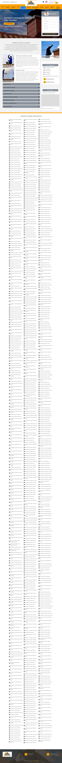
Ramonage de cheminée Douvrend (45, 215)
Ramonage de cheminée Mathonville (30, 400)
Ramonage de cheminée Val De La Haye (16, 245)
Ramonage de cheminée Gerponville (30, 666)
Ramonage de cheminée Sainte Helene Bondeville (16, 602)
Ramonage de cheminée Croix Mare (45, 255)
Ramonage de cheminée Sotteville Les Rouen (16, 333)
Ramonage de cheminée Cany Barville (46, 365)
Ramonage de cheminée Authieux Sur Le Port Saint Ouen (46, 639)
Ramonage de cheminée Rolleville (30, 122)
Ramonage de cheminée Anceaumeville (46, 725)
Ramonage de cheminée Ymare (15, 160)
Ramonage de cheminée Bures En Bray (46, 390)
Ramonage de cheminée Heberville (30, 540)
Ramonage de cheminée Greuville (30, 598)
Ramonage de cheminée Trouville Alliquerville (15, 250)
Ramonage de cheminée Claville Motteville (45, 319)
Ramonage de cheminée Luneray (30, 438)
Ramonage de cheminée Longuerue (30, 447)
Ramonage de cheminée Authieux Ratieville (45, 642)
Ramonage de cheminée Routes (15, 729)
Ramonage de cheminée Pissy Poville (30, 188)
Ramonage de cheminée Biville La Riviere (45, 502)
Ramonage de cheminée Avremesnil (45, 611)
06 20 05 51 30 (14, 2)
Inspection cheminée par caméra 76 (58, 8)
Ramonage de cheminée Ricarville (30, 140)
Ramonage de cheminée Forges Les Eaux (31, 713)
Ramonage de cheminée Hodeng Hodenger (30, 515)
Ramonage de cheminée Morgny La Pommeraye (30, 311)
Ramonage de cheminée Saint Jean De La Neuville (16, 585)
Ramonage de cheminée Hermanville (30, 533)
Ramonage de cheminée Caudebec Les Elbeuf (46, 349)
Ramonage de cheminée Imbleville (30, 494)
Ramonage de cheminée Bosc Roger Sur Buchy (46, 436)
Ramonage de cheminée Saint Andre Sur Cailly (16, 698)
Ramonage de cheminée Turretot (15, 247)
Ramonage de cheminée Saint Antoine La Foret (16, 694)
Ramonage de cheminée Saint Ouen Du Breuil (16, 476)
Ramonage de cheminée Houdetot (30, 512)
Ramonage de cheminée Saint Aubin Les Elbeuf (16, 679)
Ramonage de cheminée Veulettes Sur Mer (16, 198)
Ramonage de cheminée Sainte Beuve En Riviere (16, 660)
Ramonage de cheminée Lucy (29, 440)
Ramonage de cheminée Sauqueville (15, 365)
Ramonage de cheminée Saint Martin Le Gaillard (16, 506)
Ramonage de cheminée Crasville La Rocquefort (45, 290)
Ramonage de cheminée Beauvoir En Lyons (45, 574)
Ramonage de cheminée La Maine (15, 141)
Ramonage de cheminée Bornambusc (45, 456)
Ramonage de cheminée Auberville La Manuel (45, 656)
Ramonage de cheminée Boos (44, 461)
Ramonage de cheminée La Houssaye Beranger (30, 504)
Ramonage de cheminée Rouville (15, 727)
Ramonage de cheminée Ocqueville (30, 240)
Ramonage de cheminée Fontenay (30, 715)
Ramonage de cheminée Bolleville (45, 463)
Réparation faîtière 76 (52, 7)
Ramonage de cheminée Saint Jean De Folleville (16, 588)
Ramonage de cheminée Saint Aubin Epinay (15, 683)
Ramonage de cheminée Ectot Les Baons (46, 197)
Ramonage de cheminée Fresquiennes (31, 691)
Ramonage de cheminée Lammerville (31, 480)
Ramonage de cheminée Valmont (15, 241)
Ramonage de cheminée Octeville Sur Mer (31, 238)
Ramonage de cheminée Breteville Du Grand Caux (45, 402)
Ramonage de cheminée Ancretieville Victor (45, 718)
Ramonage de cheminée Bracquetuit (45, 413)
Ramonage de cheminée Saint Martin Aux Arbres (16, 532)
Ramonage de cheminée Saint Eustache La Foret (16, 633)
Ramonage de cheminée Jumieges (30, 484)
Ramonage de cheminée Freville (30, 687)
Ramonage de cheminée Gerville (30, 664)
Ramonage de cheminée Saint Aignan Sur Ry (16, 701)
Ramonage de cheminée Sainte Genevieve (15, 628)
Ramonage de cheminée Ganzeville (30, 668)
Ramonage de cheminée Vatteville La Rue (16, 222)
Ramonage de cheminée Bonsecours (45, 488)
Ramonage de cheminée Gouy (29, 632)
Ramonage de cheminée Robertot (30, 130)
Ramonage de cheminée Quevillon (30, 165)
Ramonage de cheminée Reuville (30, 142)
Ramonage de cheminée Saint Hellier (16, 599)
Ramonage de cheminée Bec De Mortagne (45, 571)
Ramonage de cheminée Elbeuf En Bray (46, 195)
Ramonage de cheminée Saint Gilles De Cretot (16, 608)
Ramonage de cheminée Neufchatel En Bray (31, 289)
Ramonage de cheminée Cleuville (45, 312)
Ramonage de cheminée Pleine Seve (30, 186)
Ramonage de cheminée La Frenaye (30, 703)
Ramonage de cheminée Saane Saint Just (16, 712)
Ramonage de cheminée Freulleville (30, 689)
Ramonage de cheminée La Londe (30, 457)
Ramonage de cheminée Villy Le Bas (15, 176)
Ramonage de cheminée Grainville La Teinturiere (31, 628)
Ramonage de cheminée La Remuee (30, 146)
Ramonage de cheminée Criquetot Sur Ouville (46, 267)
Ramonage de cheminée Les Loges (30, 459)
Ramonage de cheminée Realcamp (30, 150)
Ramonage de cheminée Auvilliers (45, 630)
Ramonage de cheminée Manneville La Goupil (31, 418)
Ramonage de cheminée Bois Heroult (45, 475)
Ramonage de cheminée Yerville (15, 162)
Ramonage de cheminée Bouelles (45, 429)
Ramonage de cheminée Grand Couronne (31, 616)
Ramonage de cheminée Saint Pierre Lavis (15, 445)
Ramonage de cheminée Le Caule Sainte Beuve (46, 346)
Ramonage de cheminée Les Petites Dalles (15, 131)
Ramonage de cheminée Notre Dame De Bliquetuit (31, 261)
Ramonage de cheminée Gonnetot (30, 650)
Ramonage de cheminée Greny (29, 600)
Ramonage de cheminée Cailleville (45, 384)
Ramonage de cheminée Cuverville (45, 248)
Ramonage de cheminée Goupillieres (30, 639)
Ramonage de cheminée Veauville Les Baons (16, 217)
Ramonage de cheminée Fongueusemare (31, 734)
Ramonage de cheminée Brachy (45, 419)
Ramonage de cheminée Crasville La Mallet (45, 293)
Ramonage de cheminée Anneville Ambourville (45, 688)
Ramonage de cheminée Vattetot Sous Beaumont (16, 228)
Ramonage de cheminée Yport (14, 158)
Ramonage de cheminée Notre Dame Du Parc (31, 245)
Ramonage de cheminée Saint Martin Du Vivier (16, 512)
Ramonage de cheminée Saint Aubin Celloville (15, 689)
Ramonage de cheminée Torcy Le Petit (16, 295)
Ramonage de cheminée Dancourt (45, 234)
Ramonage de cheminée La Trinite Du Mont (16, 257)
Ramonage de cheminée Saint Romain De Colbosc (16, 419)
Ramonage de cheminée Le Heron (30, 529)
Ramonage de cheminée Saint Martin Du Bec (16, 519)
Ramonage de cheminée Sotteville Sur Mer (16, 327)
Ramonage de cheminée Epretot (45, 172)
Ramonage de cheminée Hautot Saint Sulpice (30, 552)
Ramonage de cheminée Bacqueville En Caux (46, 609)
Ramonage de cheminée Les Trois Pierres (16, 252)
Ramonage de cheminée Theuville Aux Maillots (16, 320)
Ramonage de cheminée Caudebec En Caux (45, 353)
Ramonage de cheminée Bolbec (45, 467)
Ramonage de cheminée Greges (30, 604)
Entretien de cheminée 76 (47, 7)
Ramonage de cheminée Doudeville (45, 217)
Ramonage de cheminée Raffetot (30, 154)
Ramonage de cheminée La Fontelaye (31, 717)
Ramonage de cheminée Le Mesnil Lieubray (30, 363)
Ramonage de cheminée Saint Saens (15, 416)
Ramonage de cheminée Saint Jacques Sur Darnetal (16, 591)
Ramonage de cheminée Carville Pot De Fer (46, 360)
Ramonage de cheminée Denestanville (46, 228)
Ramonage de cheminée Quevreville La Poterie (31, 163)
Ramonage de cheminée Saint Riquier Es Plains (16, 422)
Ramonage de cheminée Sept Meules (16, 355)
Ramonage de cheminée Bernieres (45, 538)
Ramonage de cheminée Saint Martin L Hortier (16, 502)
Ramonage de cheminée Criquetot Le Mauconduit (45, 277)
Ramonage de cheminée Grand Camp (31, 618)
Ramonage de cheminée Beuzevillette (45, 513)
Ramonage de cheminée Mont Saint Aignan (30, 316)
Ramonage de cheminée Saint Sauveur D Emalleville (16, 412)
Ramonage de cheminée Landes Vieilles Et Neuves (31, 478)
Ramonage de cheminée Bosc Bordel (45, 452)
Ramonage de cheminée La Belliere (45, 555)
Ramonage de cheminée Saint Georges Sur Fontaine (16, 625)
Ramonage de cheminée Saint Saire (15, 414)
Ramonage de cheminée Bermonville (45, 543)
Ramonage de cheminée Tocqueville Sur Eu (16, 298)
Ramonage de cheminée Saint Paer (15, 467)
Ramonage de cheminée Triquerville (15, 254)
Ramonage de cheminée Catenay (45, 355)
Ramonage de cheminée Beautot (45, 576)
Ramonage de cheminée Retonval (30, 144)
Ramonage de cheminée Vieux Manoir (16, 193)
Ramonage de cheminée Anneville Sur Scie (45, 691)
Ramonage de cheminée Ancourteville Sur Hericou (46, 721)
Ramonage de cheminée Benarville (45, 551)
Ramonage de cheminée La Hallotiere (31, 572)
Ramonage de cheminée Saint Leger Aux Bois (16, 569)
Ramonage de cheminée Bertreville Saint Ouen (46, 532)
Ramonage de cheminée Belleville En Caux (45, 561)
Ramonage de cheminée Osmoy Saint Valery (30, 224)
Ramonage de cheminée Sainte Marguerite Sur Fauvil (15, 545)
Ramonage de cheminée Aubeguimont (46, 668)
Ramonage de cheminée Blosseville (45, 486)
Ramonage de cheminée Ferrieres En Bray (45, 127)
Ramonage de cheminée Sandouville (15, 381)
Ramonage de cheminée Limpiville (30, 467)
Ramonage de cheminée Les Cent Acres (46, 341)
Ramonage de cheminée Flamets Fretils (31, 740)
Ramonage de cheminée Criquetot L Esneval (45, 274)
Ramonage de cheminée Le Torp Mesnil (16, 291)
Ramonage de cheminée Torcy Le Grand (16, 293)
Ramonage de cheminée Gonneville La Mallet (31, 648)
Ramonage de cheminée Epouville (45, 174)
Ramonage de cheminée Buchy (44, 396)
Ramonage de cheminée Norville (30, 266)
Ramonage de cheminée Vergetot (15, 203)
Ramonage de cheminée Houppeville (30, 508)
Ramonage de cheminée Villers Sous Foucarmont (15, 179)
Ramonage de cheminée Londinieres (30, 455)
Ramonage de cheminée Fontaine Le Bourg (30, 726)
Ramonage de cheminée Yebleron (15, 166)
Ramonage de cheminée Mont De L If (30, 331)
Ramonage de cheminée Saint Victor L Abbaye (16, 394)
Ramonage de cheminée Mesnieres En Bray (31, 376)
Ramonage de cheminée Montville (30, 313)
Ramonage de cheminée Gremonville (30, 602)
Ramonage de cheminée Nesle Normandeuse (29, 294)
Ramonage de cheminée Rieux (29, 134)
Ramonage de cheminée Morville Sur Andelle (30, 306)
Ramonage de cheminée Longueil (30, 449)
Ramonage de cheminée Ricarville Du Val (31, 138)
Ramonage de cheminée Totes (14, 286)
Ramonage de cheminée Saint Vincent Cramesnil (16, 387)
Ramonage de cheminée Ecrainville (45, 207)
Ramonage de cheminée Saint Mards (16, 552)
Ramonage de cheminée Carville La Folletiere (45, 363)
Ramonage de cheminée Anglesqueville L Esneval (46, 696)
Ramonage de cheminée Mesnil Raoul (31, 355)
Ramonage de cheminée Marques (30, 411)
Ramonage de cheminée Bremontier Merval (45, 405)
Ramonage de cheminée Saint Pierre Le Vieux (16, 439)
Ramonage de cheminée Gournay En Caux (15, 144)
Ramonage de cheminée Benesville (45, 549)
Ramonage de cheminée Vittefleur (15, 170)
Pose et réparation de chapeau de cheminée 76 (35, 8)
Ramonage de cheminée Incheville (30, 492)
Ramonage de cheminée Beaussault (45, 578)
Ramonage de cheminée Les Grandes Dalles (16, 134)
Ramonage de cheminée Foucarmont (30, 709)
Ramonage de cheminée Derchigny (45, 226)
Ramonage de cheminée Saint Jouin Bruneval (15, 578)
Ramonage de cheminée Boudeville (45, 431)
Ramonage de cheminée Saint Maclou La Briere (16, 555)
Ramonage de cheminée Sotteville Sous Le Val (16, 330)
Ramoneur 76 (3, 7)
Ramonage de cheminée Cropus (45, 250)
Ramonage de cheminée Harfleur (30, 566)
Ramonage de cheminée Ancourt (45, 723)
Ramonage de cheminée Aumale (45, 646)
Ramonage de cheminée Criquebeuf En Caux (46, 280)
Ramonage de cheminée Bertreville (45, 534)
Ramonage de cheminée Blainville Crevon (45, 494)
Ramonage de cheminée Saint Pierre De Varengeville (16, 455)
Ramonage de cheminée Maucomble (30, 398)
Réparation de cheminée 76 (29, 7)
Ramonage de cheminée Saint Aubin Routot (15, 673)
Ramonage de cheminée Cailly (44, 382)
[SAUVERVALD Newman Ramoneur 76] (31, 3)
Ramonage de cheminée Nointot (30, 272)
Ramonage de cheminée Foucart (30, 707)
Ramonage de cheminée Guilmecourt (30, 574)
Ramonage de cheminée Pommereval (31, 182)
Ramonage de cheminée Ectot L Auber (46, 199)
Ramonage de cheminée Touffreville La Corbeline (16, 284)
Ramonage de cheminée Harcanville (30, 568)
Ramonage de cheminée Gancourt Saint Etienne (31, 671)
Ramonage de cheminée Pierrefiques (30, 192)
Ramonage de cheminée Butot (44, 388)
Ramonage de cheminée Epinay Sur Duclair (45, 177)
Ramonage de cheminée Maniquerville (31, 423)
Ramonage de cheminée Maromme (30, 413)
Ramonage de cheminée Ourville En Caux (30, 217)
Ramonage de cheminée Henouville (30, 538)
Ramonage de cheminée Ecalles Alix (45, 209)
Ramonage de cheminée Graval (30, 606)
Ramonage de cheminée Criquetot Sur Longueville (46, 271)
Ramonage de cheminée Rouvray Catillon (16, 725)
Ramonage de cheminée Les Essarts (15, 136)
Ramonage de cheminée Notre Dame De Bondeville (31, 258)
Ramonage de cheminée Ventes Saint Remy (16, 206)
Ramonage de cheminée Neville (30, 274)
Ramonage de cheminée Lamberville (30, 482)
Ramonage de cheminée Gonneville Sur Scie (31, 644)
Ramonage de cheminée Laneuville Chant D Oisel (30, 284)
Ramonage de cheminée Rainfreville (30, 152)
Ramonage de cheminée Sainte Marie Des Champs (16, 535)
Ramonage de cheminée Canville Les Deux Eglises (45, 368)
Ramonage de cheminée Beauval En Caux (45, 583)
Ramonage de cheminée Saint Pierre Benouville (15, 465)
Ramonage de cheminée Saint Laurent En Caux (16, 572)
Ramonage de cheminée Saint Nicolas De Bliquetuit (16, 486)
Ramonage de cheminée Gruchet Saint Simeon (31, 591)
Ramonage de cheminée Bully (44, 392)
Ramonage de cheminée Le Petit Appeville (15, 139)
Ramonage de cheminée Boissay (45, 465)
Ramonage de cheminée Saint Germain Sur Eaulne (16, 612)
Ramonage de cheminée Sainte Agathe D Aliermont (16, 704)
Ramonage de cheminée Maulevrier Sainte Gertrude (30, 396)
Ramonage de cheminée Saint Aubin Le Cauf (16, 676)
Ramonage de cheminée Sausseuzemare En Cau (16, 361)
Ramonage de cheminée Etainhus (45, 145)
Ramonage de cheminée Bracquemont (46, 415)
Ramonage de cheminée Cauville (45, 343)
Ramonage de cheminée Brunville (45, 394)
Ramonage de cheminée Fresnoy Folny (31, 693)
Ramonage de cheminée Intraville (30, 488)
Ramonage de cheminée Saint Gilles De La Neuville (16, 605)
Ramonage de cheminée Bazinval (45, 592)
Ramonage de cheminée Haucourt (30, 562)
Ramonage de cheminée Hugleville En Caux (31, 501)
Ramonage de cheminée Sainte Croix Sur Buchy (16, 649)
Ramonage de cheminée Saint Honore (16, 597)
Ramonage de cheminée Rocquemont (31, 126)
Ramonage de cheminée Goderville (30, 660)
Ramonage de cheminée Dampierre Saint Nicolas (46, 237)
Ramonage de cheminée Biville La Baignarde (45, 507)
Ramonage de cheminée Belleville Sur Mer (45, 558)
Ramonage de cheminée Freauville (30, 705)
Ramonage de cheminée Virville (15, 172)
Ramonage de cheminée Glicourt (30, 662)
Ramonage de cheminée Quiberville (30, 160)
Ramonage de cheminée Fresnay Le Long (31, 697)
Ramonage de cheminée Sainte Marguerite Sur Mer (15, 550)
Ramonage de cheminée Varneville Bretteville (15, 236)
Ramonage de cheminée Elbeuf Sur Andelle (45, 193)
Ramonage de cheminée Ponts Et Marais (31, 180)
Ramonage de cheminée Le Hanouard (31, 570)
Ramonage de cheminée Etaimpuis (45, 147)
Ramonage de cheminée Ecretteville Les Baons (46, 205)
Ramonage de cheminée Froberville (30, 685)
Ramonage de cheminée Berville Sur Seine (45, 524)
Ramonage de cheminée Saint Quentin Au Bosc (16, 432)
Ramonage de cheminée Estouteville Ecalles (45, 150)
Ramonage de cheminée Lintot (29, 463)
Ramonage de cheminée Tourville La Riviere (15, 274)
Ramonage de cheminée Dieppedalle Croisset (16, 120)
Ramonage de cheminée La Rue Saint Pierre (16, 717)
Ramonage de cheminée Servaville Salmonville (15, 351)
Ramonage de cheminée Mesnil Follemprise (30, 367)
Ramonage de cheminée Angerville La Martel (45, 708)
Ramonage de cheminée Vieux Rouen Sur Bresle (16, 191)
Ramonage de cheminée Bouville (45, 417)
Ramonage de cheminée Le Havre (30, 544)
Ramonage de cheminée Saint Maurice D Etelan (16, 496)
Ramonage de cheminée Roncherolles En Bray (31, 120)
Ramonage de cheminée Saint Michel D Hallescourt (16, 493)
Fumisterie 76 (18, 7)
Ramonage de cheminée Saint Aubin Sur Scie (16, 666)
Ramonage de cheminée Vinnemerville (16, 174)
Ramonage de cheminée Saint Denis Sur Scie (16, 640)
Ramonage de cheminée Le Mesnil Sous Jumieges (31, 350)
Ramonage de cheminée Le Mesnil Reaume (30, 353)
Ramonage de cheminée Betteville (45, 521)
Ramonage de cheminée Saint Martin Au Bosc (16, 528)
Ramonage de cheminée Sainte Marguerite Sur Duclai (15, 541)
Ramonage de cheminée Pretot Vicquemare (29, 172)
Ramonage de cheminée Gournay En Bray (30, 635)
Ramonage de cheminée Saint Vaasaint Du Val (16, 400)
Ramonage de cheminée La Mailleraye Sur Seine (31, 436)
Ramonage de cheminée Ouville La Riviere (30, 211)
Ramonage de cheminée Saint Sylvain (16, 409)
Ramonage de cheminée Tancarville (15, 324)
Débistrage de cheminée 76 (13, 7)
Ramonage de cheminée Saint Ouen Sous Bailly (16, 470)
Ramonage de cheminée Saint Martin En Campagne (16, 509)
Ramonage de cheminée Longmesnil (30, 453)
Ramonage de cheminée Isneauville (30, 486)
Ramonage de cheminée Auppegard (45, 648)
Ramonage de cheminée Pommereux (30, 184)
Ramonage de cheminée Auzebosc (45, 632)
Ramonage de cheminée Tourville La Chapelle (15, 277)
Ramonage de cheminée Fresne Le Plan (31, 695)
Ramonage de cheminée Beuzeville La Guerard (45, 516)
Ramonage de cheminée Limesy (30, 469)
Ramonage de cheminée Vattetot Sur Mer (16, 225)
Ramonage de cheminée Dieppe (45, 221)
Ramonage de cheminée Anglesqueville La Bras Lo (46, 700)
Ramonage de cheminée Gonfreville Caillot (30, 656)
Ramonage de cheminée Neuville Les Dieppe (30, 277)
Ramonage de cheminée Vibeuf (15, 195)
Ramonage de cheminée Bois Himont (45, 473)
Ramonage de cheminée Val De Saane (45, 693)
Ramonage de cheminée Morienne (15, 547)
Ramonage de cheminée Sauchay (15, 370)
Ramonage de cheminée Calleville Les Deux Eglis (45, 380)
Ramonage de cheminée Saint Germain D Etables (16, 618)
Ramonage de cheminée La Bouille (45, 427)
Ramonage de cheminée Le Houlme (30, 510)
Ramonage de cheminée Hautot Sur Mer (31, 549)
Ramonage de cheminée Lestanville (30, 473)
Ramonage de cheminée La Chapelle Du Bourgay (46, 337)
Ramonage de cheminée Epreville (45, 170)
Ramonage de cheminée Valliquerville (16, 243)
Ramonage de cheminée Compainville (45, 301)
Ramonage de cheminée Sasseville (15, 372)
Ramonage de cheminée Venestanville (16, 210)
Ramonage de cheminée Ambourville (45, 736)
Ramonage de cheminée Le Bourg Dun (46, 423)
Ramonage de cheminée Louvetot (30, 442)
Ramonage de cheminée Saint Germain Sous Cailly (16, 615)
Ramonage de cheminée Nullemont (30, 242)
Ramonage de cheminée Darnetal (45, 232)
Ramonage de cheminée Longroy (30, 451)
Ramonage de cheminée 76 (23, 7)
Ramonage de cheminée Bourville (45, 421)
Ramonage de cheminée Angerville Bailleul (45, 711)
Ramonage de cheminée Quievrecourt (31, 158)
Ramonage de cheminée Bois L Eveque (46, 471)
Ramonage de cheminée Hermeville (30, 531)
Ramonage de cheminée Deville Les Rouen (45, 224)
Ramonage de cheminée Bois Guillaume (46, 477)
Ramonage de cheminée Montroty (30, 318)
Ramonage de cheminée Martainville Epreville (30, 409)
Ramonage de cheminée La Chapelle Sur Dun (46, 331)
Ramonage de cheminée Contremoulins (46, 297)
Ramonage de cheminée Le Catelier (45, 357)
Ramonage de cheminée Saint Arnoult (16, 691)
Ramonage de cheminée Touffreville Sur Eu (16, 280)
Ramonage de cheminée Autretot (45, 634)
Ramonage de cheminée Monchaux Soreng (30, 338)
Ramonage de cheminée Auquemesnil (45, 644)
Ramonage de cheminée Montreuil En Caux (31, 321)
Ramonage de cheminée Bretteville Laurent (45, 399)
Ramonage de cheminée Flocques (30, 736)
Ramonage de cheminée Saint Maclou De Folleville (16, 558)
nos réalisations (9, 23)
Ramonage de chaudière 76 (8, 7)
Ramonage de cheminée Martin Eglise (31, 404)
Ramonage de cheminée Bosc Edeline (45, 450)
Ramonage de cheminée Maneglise (30, 427)
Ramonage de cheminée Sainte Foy (15, 630)
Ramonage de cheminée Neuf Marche (31, 286)
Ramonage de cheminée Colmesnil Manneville (45, 304)
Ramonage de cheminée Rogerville (30, 124)
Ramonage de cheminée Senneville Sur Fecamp (16, 358)
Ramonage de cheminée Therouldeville (16, 322)
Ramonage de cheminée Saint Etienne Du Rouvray (16, 636)
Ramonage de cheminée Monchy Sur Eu (31, 335)
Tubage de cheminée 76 (42, 7)
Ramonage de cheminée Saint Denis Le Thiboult (16, 643)
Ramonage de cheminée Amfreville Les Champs (46, 728)
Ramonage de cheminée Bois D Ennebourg (44, 482)
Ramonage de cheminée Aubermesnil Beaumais (45, 663)
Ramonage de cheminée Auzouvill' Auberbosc (45, 628)
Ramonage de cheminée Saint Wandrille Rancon (16, 384)
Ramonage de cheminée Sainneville (15, 708)
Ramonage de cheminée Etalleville (45, 143)
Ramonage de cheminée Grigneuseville (31, 596)
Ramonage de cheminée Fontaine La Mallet (30, 729)
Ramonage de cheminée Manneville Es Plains (31, 421)
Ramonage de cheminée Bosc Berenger (46, 454)
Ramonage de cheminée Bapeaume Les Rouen (16, 123)
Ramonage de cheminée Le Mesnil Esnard (30, 370)
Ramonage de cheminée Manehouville (31, 425)
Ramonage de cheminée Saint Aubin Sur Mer (16, 670)
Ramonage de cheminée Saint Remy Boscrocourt (15, 429)
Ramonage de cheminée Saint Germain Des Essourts (16, 621)
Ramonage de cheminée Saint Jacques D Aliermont (16, 595)
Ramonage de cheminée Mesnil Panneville (30, 358)
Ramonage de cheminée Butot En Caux (46, 386)
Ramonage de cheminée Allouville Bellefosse (45, 741)
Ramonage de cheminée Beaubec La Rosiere (45, 589)
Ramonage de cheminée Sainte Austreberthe (15, 663)
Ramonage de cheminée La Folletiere (30, 738)
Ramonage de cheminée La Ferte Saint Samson (46, 124)
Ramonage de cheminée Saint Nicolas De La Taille (16, 480)
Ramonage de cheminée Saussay (15, 363)
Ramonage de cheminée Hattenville (30, 564)
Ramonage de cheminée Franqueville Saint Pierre (30, 254)
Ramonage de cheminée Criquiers (45, 264)
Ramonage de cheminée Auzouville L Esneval (45, 624)
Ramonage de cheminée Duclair (45, 211)
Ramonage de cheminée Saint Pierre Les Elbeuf (16, 442)
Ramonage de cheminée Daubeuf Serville (46, 230)
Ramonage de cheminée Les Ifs (29, 498)
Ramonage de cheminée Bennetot (45, 547)
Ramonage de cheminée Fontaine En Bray (30, 732)
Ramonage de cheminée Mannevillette (31, 415)
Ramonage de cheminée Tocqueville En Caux (16, 304)
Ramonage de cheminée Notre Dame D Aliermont (31, 264)
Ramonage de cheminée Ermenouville (46, 168)
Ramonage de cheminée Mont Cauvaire (31, 333)
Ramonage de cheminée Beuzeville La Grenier (45, 519)
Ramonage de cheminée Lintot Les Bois (31, 461)
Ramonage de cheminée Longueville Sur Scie (31, 445)
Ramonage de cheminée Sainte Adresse (16, 706)
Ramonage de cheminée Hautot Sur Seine (30, 547)
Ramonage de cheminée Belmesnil (45, 553)
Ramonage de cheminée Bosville (45, 433)
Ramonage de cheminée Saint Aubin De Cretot (16, 686)
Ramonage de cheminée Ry (14, 714)
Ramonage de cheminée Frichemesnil (31, 683)
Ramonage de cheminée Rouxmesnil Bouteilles (15, 723)
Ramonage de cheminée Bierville (45, 509)
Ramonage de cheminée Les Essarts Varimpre (45, 156)
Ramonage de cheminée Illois (29, 496)
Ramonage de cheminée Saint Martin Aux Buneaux (16, 525)
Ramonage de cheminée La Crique (45, 283)
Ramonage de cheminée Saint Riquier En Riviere (16, 426)
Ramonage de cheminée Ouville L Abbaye (30, 214)
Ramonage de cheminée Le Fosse (30, 711)
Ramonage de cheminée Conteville (45, 299)
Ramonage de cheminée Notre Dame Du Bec (31, 248)
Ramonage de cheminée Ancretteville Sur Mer (45, 715)
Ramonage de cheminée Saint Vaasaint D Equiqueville (16, 407)
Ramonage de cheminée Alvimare (45, 738)
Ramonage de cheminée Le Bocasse (45, 484)
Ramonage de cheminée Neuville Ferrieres (30, 281)
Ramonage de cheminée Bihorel (45, 504)
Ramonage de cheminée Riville (29, 132)
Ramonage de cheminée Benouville (45, 545)
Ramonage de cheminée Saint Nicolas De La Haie (16, 483)
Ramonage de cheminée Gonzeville (30, 641)
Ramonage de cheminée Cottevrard (45, 295)
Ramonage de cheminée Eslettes (45, 158)
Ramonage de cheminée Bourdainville (46, 425)
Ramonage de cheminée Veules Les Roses (15, 201)
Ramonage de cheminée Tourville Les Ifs (16, 271)
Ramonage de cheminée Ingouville (30, 490)
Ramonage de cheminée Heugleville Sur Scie (31, 525)
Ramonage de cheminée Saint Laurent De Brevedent (16, 575)
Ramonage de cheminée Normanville (30, 268)
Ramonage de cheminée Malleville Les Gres (31, 430)
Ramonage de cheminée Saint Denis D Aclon (16, 646)
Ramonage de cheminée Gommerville (31, 658)
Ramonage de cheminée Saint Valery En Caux (16, 397)
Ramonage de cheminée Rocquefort (30, 128)
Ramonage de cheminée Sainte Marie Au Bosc (16, 538)
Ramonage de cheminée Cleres (44, 314)
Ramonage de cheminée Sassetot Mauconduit (15, 375)
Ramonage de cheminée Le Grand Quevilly (30, 609)
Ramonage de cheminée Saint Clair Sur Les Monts (16, 657)
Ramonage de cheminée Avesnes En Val (46, 613)
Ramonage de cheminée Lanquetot (30, 475)
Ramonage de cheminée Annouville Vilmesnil (45, 685)
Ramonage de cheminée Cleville (45, 310)
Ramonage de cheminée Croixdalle (45, 257)
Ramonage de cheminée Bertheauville (46, 536)
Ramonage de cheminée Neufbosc (30, 291)
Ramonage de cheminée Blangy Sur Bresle (45, 491)
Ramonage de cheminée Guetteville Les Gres (31, 577)
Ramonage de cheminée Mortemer (30, 308)
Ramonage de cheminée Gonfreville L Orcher (31, 653)
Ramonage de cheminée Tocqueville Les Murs (16, 301)
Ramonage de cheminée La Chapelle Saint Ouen (45, 334)
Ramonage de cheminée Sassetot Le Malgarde (15, 379)
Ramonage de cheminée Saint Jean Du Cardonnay (16, 582)
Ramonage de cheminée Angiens (45, 702)
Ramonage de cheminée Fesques (45, 119)
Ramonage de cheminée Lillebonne (30, 471)
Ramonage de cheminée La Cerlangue (46, 339)
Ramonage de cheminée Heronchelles (31, 527)
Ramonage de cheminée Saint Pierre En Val (16, 448)
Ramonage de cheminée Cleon (44, 316)
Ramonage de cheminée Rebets (30, 148)
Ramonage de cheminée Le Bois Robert (46, 469)
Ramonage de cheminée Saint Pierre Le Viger (16, 435)
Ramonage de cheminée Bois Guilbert (45, 479)
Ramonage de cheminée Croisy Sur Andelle (45, 260)
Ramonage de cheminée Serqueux (15, 353)
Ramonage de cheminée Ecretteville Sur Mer (46, 202)
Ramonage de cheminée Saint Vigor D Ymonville (16, 390)
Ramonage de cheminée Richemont (30, 136)
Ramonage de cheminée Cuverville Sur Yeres (46, 246)
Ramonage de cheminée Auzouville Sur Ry (46, 621)
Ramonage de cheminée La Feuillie (45, 121)
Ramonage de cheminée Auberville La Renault (45, 653)
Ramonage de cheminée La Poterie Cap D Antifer (31, 178)
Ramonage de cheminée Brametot (45, 409)
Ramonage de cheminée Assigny (45, 670)
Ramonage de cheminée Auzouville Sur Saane (46, 618)
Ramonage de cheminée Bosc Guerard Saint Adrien (46, 446)
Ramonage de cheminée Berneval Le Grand (45, 541)
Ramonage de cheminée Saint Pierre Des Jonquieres (16, 458)
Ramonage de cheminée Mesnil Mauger (31, 360)
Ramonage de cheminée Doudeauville (45, 219)
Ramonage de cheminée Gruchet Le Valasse (30, 594)
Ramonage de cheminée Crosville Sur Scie (45, 253)
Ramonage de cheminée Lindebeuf (30, 465)
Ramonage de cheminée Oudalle (30, 219)
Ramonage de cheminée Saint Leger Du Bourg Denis (16, 565)
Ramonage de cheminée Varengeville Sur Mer (16, 239)
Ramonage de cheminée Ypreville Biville (16, 156)
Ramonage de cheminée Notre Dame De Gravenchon (31, 251)
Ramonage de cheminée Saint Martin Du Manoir (16, 515)
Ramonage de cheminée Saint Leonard (16, 562)
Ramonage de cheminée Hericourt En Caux (31, 536)
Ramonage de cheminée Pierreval (30, 190)
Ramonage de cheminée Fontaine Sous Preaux (31, 720)
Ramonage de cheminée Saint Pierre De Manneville (16, 461)
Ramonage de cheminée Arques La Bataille (45, 673)
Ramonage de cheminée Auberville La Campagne (45, 660)
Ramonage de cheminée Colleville (45, 308)
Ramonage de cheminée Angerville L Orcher (45, 705)
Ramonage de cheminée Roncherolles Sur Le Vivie (16, 742)
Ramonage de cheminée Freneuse (30, 701)
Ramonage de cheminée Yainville (15, 164)
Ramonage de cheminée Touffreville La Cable (16, 289)
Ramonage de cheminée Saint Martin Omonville (16, 499)
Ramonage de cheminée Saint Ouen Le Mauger (16, 473)
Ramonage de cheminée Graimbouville (31, 630)
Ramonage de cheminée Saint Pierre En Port (16, 452)
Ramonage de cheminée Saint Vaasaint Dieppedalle (16, 403)
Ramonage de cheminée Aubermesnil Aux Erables (45, 666)
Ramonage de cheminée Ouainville (30, 221)
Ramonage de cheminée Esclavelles (45, 160)
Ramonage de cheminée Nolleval (30, 270)
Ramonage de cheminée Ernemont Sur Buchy (46, 163)
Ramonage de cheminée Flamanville (30, 742)
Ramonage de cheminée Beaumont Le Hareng (46, 586)
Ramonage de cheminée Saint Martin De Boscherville (16, 522)
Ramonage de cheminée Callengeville (45, 448)
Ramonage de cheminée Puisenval (30, 167)
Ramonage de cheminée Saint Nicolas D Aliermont (16, 489)
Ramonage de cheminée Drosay (45, 213)
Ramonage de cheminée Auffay (44, 650)
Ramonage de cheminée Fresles (30, 699)
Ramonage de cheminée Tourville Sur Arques (16, 269)
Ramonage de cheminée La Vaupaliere (16, 219)
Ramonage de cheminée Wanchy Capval (16, 168)
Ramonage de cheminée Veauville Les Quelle (16, 213)
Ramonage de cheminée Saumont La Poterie (15, 368)
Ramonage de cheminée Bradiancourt (45, 411)
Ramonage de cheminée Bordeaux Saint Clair (46, 459)
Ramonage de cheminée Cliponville (45, 306)
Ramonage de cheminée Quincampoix (31, 156)
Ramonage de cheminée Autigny (45, 636)
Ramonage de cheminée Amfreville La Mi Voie (46, 732)
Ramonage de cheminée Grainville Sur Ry (31, 625)
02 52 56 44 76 (6, 2)
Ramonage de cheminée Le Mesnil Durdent (30, 373)
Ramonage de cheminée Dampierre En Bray (46, 241)
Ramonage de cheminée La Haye (30, 542)
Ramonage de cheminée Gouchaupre (30, 637)
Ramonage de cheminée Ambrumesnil (46, 734)
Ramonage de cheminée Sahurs (15, 710)
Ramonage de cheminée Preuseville (30, 169)
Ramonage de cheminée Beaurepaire (45, 580)
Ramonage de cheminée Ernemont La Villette (45, 166)
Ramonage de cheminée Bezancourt (45, 511)
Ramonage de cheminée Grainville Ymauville (30, 621)
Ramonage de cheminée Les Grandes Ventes (30, 612)
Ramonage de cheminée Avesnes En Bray (46, 615)
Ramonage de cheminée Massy (30, 402)
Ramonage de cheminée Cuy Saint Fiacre (46, 243)
